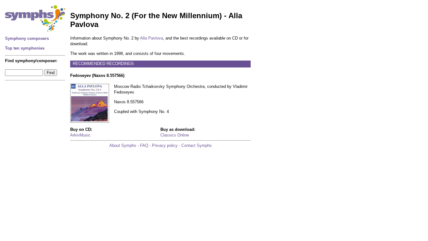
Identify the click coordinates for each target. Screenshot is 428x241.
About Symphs (122, 145)
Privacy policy (165, 145)
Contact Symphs (196, 145)
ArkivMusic (80, 135)
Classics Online (174, 135)
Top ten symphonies (24, 48)
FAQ (144, 145)
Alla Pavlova (151, 38)
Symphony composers (27, 38)
